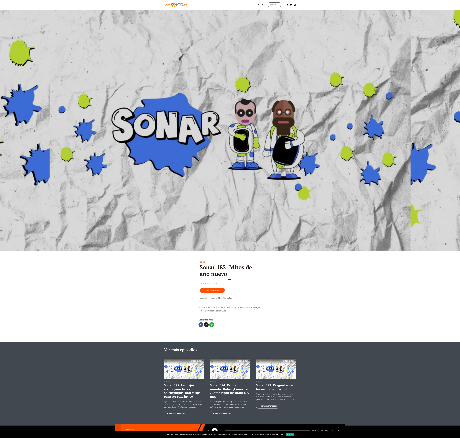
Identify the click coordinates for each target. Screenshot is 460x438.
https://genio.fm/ (225, 298)
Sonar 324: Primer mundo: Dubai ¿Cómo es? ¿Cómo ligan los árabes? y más (229, 390)
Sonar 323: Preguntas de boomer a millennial (274, 387)
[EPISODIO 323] (276, 368)
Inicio (260, 5)
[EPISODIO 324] (230, 368)
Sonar (202, 262)
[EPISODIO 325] (184, 368)
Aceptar (290, 434)
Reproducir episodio (213, 290)
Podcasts (274, 5)
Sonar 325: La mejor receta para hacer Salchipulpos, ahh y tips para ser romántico (182, 390)
